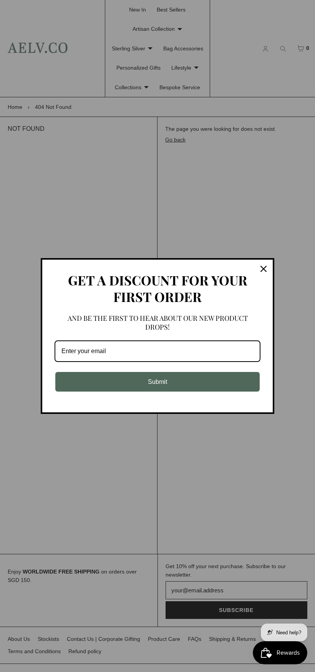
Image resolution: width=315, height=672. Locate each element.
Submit (157, 382)
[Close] (263, 269)
